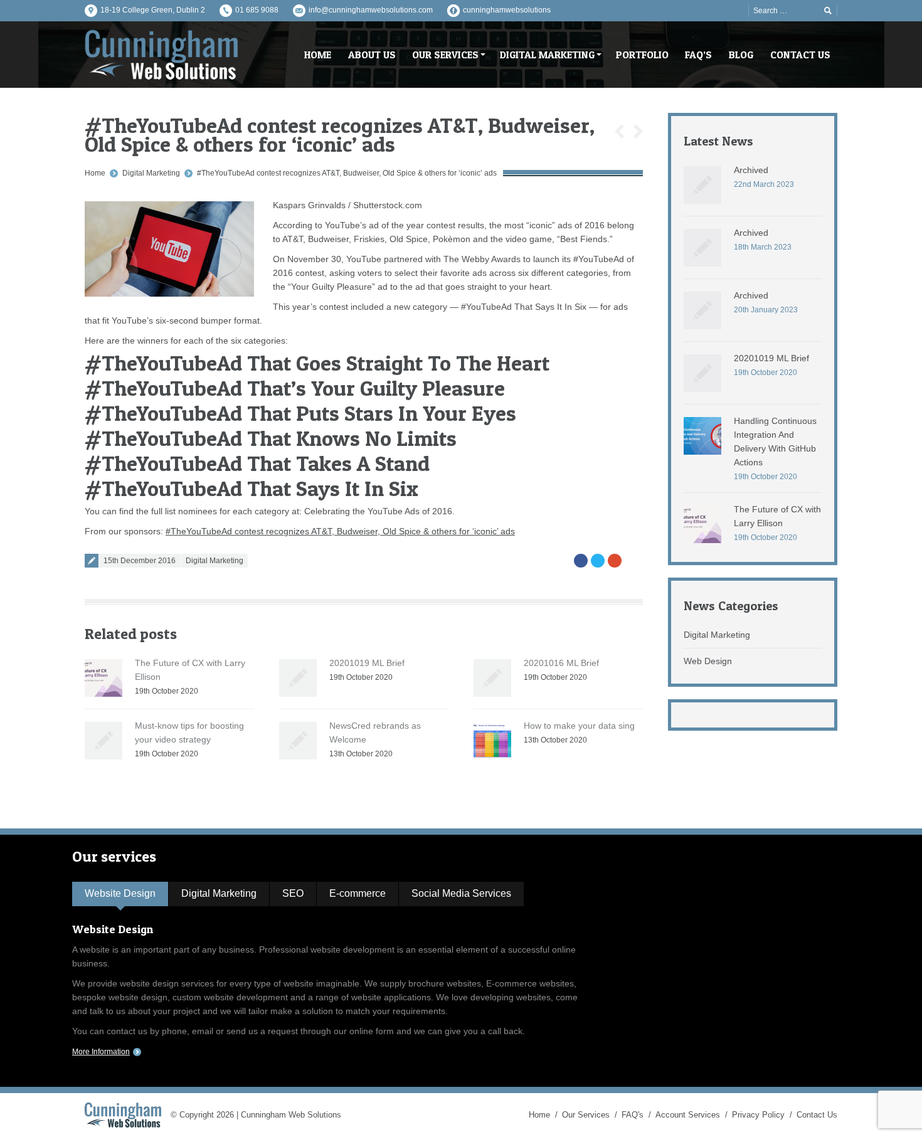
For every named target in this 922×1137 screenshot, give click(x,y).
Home (95, 173)
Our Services (586, 1114)
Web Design (708, 661)
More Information (101, 1051)
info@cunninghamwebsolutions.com (371, 10)
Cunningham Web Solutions (291, 1114)
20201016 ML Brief (561, 663)
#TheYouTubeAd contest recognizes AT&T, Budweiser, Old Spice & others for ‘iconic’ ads (347, 173)
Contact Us (817, 1114)
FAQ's (633, 1114)
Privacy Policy (758, 1114)
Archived (751, 170)
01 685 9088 (256, 10)
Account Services (687, 1114)
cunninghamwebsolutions (507, 10)
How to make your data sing (579, 726)
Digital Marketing (151, 173)
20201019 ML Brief (367, 663)
